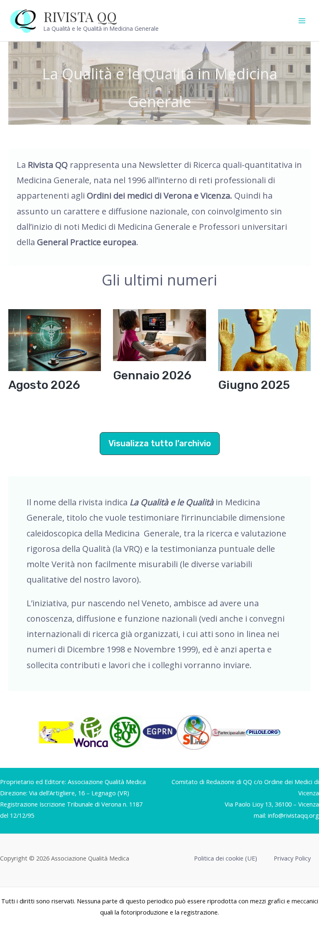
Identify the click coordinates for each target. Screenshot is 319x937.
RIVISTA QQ (80, 16)
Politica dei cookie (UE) (225, 858)
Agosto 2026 (44, 385)
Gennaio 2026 (152, 375)
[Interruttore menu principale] (302, 21)
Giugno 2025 (254, 385)
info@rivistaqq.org (293, 815)
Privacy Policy (292, 858)
